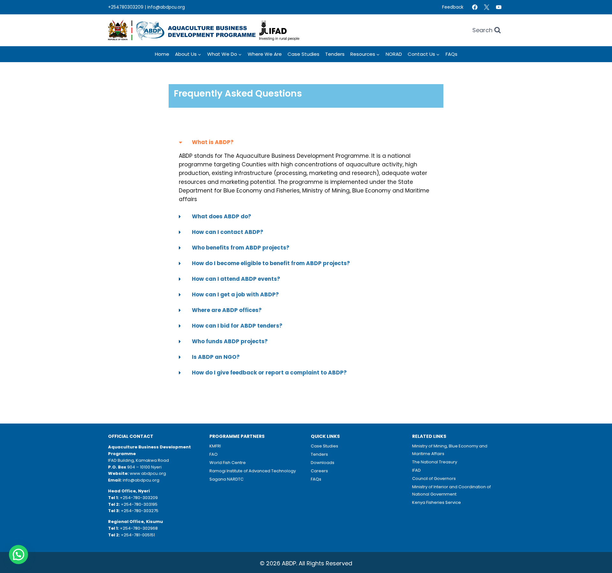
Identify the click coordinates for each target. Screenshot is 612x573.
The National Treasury (434, 462)
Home (162, 54)
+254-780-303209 (139, 498)
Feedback (452, 7)
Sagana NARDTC (226, 479)
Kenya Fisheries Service (436, 502)
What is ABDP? (213, 142)
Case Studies (303, 54)
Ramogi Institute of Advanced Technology (252, 471)
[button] (306, 142)
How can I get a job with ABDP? (235, 294)
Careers (319, 471)
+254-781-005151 (138, 535)
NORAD (394, 54)
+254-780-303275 (139, 511)
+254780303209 (125, 7)
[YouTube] (498, 7)
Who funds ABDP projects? (230, 341)
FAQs (451, 54)
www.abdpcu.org (148, 473)
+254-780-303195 (139, 504)
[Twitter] (486, 7)
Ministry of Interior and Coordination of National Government (451, 490)
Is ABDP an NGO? (216, 357)
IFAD (416, 470)
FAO (213, 454)
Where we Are (265, 54)
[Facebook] (474, 7)
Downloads (322, 463)
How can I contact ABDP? (227, 232)
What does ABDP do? (221, 216)
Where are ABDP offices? (227, 310)
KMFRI (215, 446)
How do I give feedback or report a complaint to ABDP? (269, 372)
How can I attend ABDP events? (236, 279)
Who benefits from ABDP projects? (240, 247)
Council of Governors (434, 478)
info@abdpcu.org (166, 7)
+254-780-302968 (139, 528)
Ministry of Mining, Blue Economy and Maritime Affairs (449, 449)
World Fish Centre (227, 463)
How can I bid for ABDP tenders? (237, 326)
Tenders (335, 54)
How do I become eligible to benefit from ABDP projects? (271, 263)
